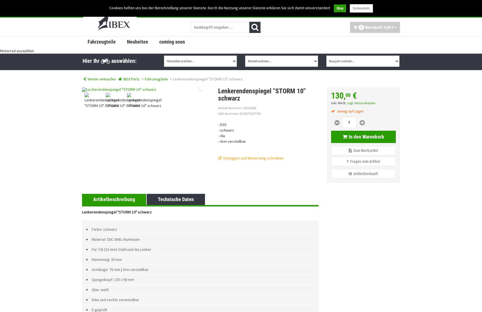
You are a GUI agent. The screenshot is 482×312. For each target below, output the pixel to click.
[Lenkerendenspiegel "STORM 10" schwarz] (146, 89)
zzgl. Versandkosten (361, 103)
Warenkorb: (377, 27)
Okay (340, 8)
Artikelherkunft (365, 174)
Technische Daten (176, 199)
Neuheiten (137, 42)
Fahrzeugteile (102, 42)
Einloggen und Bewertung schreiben (253, 158)
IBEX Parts (131, 79)
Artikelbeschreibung (114, 199)
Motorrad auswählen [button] (17, 50)
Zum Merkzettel (365, 150)
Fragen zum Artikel (365, 161)
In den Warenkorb (366, 137)
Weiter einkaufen (102, 79)
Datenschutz (361, 8)
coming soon (172, 42)
